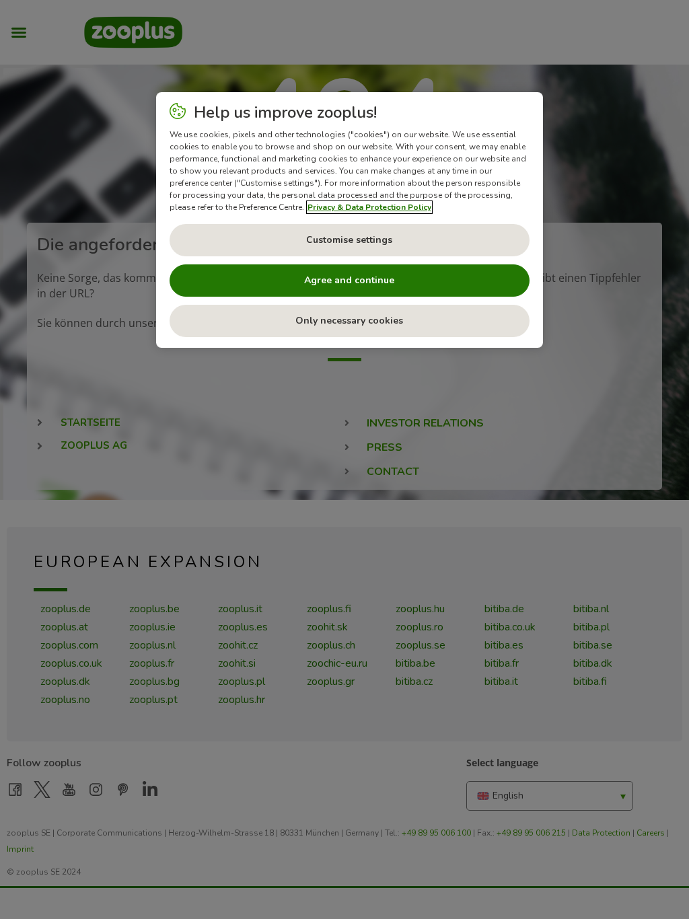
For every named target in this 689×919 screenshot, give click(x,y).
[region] (349, 220)
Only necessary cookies (349, 320)
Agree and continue (349, 280)
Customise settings (349, 239)
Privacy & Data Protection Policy (369, 207)
